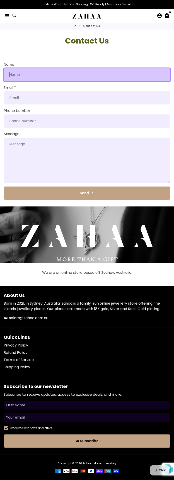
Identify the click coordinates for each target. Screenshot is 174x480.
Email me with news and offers (31, 428)
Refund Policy (15, 352)
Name (9, 64)
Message (11, 133)
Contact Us (91, 26)
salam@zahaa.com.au (26, 317)
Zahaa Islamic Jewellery (99, 463)
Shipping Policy (17, 367)
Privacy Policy (16, 345)
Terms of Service (19, 359)
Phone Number (17, 110)
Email (10, 87)
